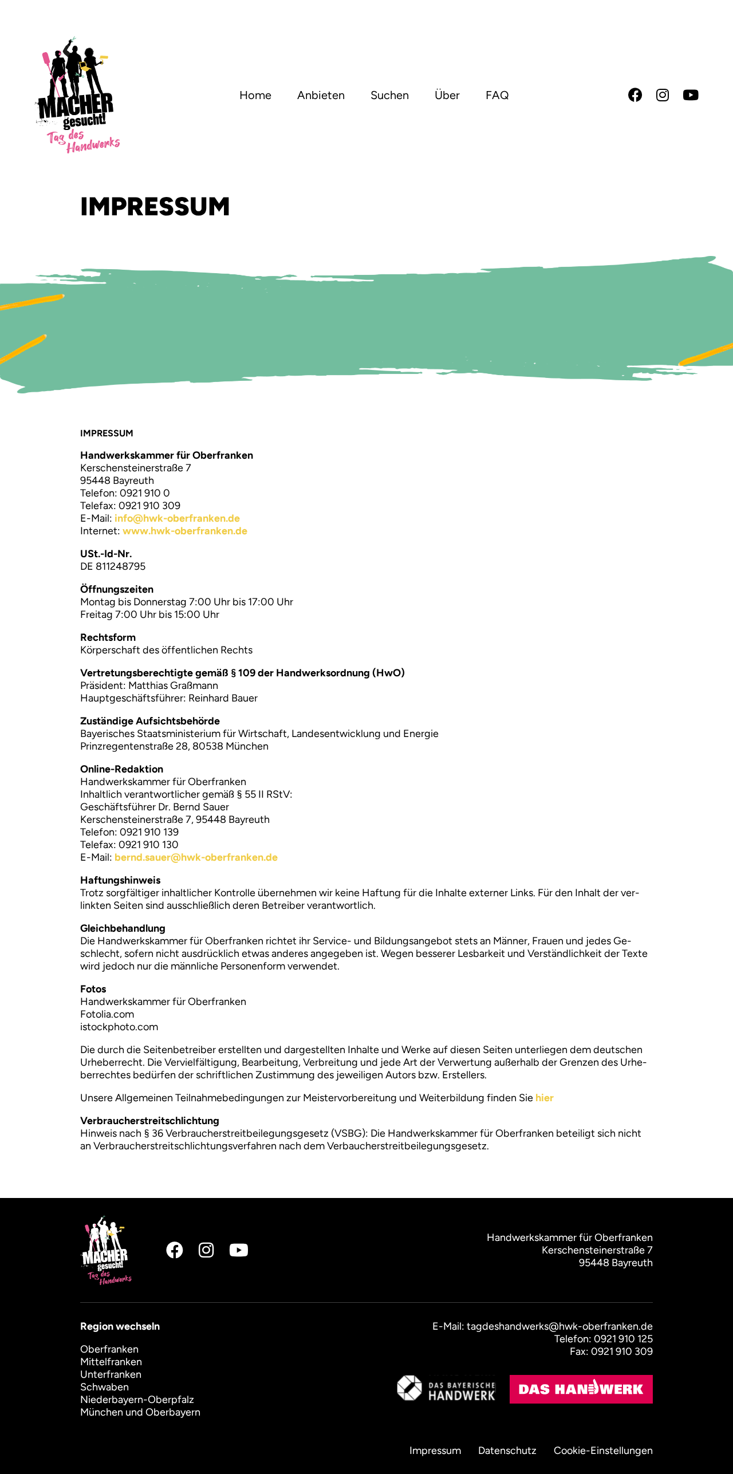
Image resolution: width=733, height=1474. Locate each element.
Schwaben (104, 1387)
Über (447, 95)
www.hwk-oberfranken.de (185, 531)
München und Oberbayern (140, 1412)
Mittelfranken (111, 1361)
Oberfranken (109, 1349)
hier (544, 1097)
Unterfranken (110, 1374)
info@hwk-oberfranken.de (177, 518)
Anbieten (321, 95)
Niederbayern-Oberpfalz (137, 1399)
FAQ (497, 95)
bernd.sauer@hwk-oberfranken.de (198, 857)
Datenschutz (507, 1450)
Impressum (435, 1450)
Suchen (390, 95)
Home (255, 95)
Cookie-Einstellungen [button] (603, 1450)
